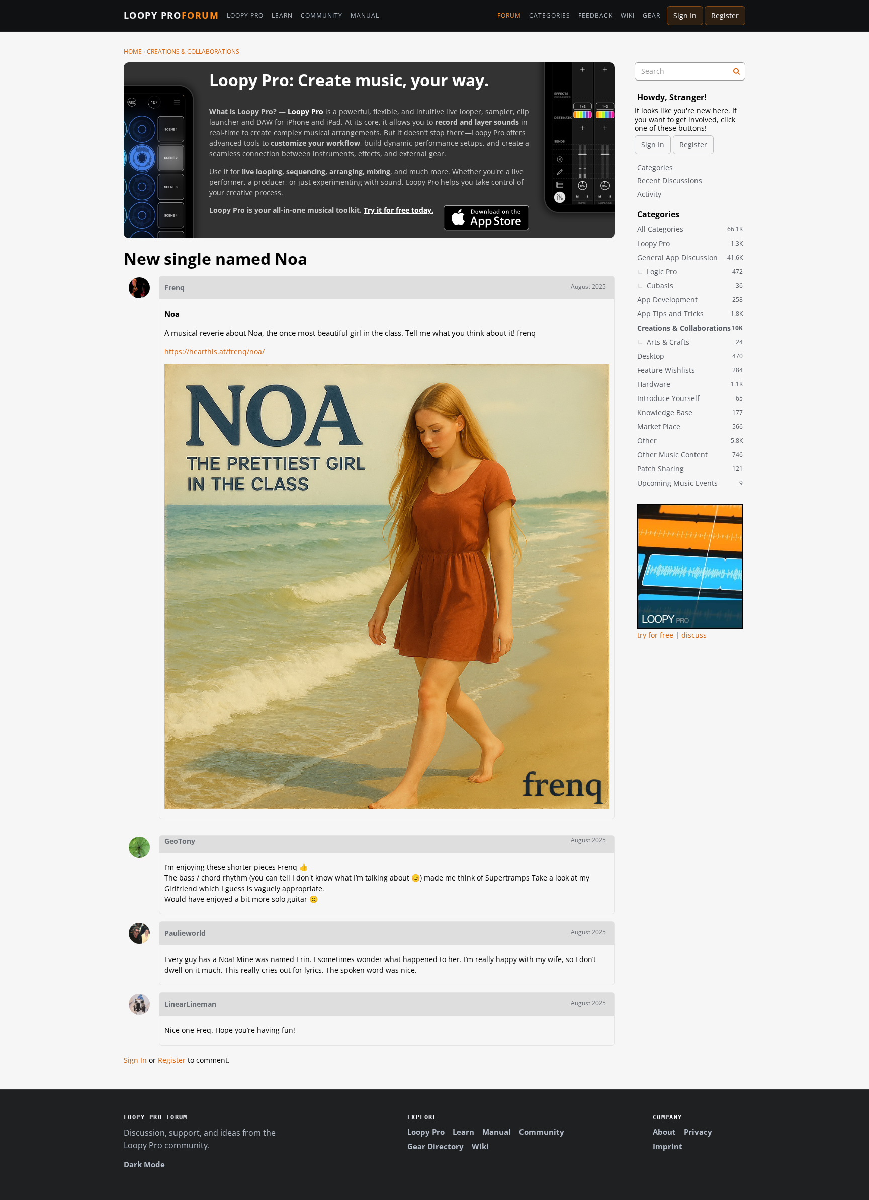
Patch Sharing (690, 468)
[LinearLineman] (139, 1004)
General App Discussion (690, 257)
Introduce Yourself (690, 398)
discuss (694, 635)
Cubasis (695, 285)
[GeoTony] (139, 847)
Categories (549, 16)
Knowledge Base (690, 412)
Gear (651, 16)
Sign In (685, 15)
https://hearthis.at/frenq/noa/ (214, 351)
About (664, 1132)
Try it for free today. (398, 210)
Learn (282, 16)
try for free (655, 635)
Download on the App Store (486, 218)
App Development (690, 299)
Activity (649, 194)
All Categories (690, 229)
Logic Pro (695, 271)
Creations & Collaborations (690, 328)
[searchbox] (690, 71)
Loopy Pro (171, 15)
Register (725, 15)
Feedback (595, 16)
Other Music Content (690, 454)
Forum (509, 16)
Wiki (628, 16)
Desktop (690, 356)
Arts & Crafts (695, 342)
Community (321, 16)
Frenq (174, 287)
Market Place (690, 426)
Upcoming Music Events (690, 483)
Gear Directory (435, 1146)
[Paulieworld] (139, 933)
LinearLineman (190, 1004)
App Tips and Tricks (690, 313)
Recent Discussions (669, 180)
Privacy (698, 1132)
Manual (365, 16)
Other (690, 440)
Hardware (690, 384)
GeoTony (179, 841)
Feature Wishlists (690, 370)
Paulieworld (185, 933)
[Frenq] (139, 287)
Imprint (667, 1146)
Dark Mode (144, 1164)
